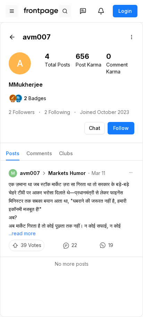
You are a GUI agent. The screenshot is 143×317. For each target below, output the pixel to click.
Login (125, 11)
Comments (39, 153)
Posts (12, 153)
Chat (94, 128)
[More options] (131, 37)
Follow (121, 128)
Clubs (66, 153)
